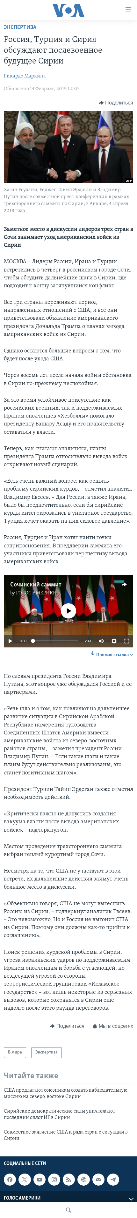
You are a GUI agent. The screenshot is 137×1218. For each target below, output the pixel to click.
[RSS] (69, 1180)
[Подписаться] (98, 1180)
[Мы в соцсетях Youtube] (39, 1180)
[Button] (116, 103)
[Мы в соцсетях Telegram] (113, 1180)
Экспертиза (20, 27)
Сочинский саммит (35, 585)
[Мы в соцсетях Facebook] (10, 1180)
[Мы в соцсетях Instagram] (54, 1180)
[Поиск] (68, 1210)
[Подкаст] (83, 1180)
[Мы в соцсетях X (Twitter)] (24, 1180)
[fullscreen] (126, 641)
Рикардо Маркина (25, 76)
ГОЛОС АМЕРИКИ (36, 593)
